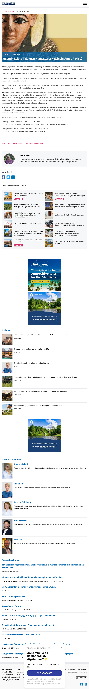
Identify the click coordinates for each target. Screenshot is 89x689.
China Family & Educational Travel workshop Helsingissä (28, 625)
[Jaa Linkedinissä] (13, 177)
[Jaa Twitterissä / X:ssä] (8, 177)
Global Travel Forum (11, 606)
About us (84, 672)
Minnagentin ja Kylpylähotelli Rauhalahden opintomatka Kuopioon (32, 577)
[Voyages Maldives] (44, 275)
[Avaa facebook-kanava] (81, 684)
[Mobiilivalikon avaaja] (85, 3)
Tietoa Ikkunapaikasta (67, 669)
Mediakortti (82, 678)
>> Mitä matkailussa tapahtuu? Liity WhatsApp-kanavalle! (23, 143)
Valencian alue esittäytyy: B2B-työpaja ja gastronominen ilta (29, 615)
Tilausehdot (81, 669)
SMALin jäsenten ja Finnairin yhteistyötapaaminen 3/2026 (29, 587)
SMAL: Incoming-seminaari (14, 596)
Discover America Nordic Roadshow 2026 (21, 634)
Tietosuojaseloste (71, 672)
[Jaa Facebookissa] (3, 177)
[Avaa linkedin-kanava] (86, 684)
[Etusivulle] (14, 3)
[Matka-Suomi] (44, 308)
